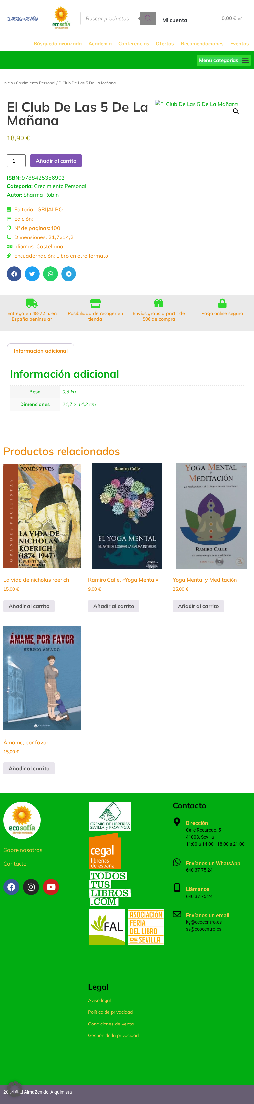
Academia (100, 43)
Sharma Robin (41, 194)
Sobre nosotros (22, 849)
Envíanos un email (207, 915)
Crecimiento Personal (35, 82)
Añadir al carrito (56, 160)
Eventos (239, 43)
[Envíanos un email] (177, 914)
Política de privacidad (110, 1012)
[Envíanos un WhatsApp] (177, 862)
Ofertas (165, 43)
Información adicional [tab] (41, 350)
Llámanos (197, 889)
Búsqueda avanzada (58, 43)
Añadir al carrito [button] (29, 606)
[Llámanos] (177, 887)
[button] (224, 60)
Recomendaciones (202, 43)
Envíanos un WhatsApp (213, 863)
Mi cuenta (174, 20)
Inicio (8, 82)
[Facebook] (11, 887)
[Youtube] (51, 887)
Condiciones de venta (111, 1024)
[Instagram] (31, 887)
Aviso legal (99, 1000)
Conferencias (133, 43)
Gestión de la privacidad (113, 1035)
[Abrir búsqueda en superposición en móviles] (118, 18)
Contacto (15, 863)
